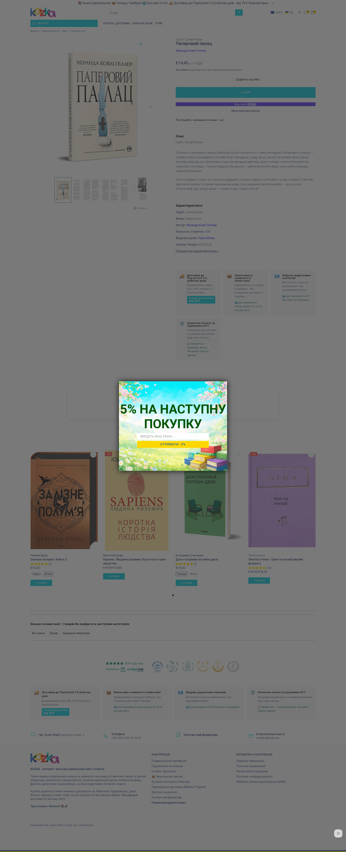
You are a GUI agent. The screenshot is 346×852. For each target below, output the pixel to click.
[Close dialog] (222, 386)
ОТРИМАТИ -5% (173, 444)
